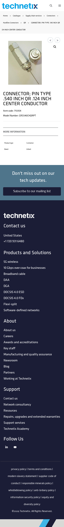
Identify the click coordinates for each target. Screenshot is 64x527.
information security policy (25, 497)
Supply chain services (34, 15)
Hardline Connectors (10, 22)
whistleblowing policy (20, 490)
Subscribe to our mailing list (32, 191)
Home (5, 15)
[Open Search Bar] (51, 5)
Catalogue (17, 15)
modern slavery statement (22, 476)
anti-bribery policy (44, 490)
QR (25, 22)
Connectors (51, 15)
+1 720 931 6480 (14, 241)
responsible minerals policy (37, 483)
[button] (55, 47)
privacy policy (18, 469)
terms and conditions (40, 469)
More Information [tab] (14, 131)
